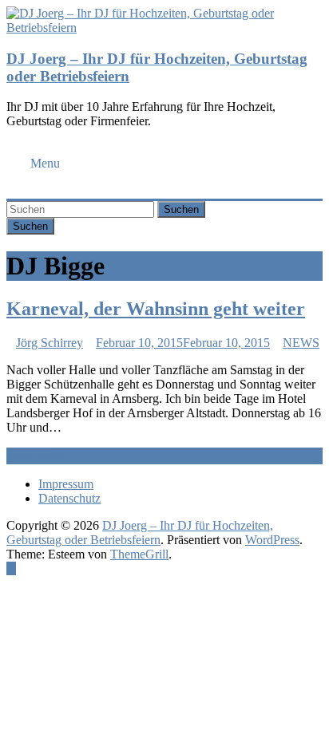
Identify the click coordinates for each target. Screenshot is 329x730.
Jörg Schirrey (49, 342)
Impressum (65, 484)
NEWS (301, 342)
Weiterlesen (35, 454)
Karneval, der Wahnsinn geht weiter (155, 308)
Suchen (181, 209)
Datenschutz (69, 498)
